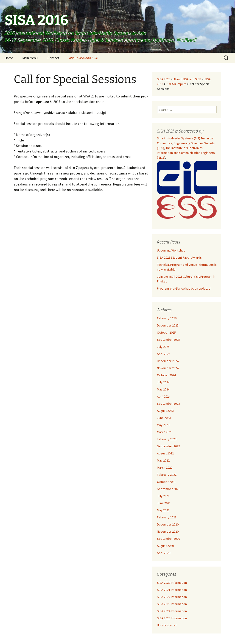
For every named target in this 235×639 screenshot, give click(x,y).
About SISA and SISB (83, 58)
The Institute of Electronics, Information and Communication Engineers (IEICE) (186, 153)
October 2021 (166, 482)
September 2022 (168, 446)
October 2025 (166, 332)
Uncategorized (167, 625)
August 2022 (165, 453)
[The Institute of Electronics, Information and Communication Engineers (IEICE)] (187, 177)
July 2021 (163, 496)
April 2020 (163, 553)
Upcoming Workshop (171, 250)
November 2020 (168, 531)
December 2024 (168, 361)
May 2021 (163, 510)
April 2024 (163, 396)
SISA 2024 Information (172, 611)
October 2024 (166, 375)
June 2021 (164, 503)
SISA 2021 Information (172, 590)
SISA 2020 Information (172, 583)
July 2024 (163, 382)
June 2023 (164, 418)
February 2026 (166, 318)
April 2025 (163, 354)
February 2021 (166, 517)
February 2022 (166, 475)
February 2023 (166, 439)
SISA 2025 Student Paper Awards (179, 257)
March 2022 (164, 467)
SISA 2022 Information (172, 597)
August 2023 (165, 411)
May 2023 (163, 425)
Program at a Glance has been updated (183, 288)
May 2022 (163, 460)
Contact (53, 58)
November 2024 (168, 368)
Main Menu (30, 58)
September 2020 (168, 539)
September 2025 (168, 339)
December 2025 (168, 325)
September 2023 (168, 403)
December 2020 (168, 524)
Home (9, 58)
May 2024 (163, 389)
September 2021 (168, 489)
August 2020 (165, 546)
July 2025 (163, 347)
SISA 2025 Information (172, 618)
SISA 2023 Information (172, 604)
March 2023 (164, 432)
